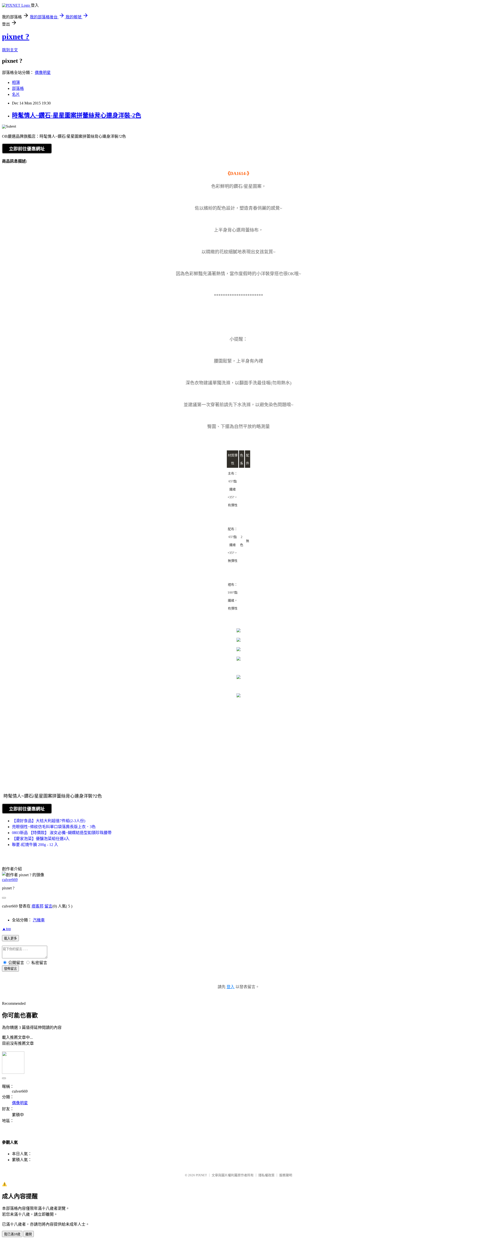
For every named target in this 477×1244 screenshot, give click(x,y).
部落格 (18, 88)
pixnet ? (15, 36)
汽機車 (39, 920)
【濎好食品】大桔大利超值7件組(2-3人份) (48, 821)
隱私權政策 (266, 1175)
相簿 (16, 82)
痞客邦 (37, 906)
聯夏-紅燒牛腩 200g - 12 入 (35, 844)
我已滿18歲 (12, 1234)
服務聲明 (285, 1175)
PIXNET (201, 1175)
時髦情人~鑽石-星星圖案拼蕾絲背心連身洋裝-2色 (76, 115)
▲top (6, 929)
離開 (28, 1234)
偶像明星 (43, 72)
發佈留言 (10, 969)
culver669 (10, 879)
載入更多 (10, 938)
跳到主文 (10, 50)
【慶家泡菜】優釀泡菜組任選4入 (41, 839)
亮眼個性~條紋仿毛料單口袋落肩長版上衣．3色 (54, 827)
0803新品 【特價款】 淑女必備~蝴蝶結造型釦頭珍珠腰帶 (62, 833)
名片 (16, 94)
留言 (48, 906)
